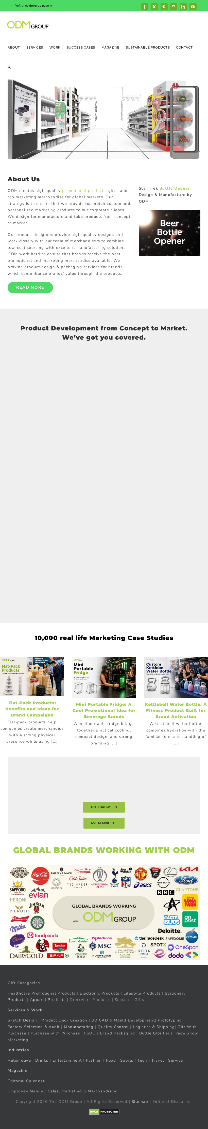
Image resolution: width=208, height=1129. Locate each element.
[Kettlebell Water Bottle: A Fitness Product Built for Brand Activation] (176, 677)
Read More (30, 287)
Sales (53, 1091)
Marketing (71, 1091)
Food (111, 1060)
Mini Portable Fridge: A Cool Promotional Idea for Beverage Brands (104, 710)
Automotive (19, 1060)
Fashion (94, 1060)
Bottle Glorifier (154, 1033)
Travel (157, 1060)
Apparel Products (48, 999)
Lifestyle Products (142, 993)
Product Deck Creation (64, 1020)
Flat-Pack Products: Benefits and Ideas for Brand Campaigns (32, 709)
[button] (9, 67)
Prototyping (170, 1020)
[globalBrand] (104, 866)
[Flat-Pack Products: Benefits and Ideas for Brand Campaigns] (32, 676)
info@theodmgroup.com (31, 6)
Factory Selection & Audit (34, 1026)
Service (176, 1060)
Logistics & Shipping (154, 1026)
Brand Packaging (117, 1033)
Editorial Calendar (26, 1080)
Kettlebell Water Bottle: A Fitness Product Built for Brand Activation (176, 710)
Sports (126, 1060)
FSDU (90, 1033)
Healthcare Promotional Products (42, 993)
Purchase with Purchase (55, 1033)
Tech (142, 1060)
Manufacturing (79, 1026)
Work (37, 1009)
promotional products (84, 190)
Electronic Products (99, 993)
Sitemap (140, 1101)
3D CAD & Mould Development (123, 1020)
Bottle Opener (175, 188)
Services (16, 1009)
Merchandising (103, 1091)
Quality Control (113, 1026)
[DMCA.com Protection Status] (104, 1111)
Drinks (41, 1060)
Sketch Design (22, 1020)
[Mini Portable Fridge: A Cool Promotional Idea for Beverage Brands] (104, 677)
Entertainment (67, 1060)
